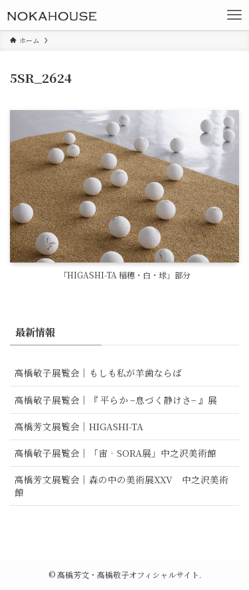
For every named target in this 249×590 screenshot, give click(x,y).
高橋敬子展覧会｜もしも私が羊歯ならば (98, 372)
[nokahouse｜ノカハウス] (51, 15)
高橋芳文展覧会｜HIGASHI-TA (79, 426)
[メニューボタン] (234, 15)
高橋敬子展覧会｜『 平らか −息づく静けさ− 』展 (116, 399)
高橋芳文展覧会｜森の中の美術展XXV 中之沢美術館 (121, 486)
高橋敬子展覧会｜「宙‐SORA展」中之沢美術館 (115, 452)
